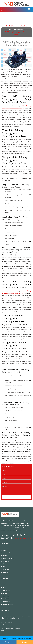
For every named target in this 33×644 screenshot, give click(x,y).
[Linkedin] (21, 535)
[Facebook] (10, 535)
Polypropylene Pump (8, 604)
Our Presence (6, 561)
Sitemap (5, 564)
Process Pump (6, 590)
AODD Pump (6, 598)
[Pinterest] (18, 535)
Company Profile (7, 553)
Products (5, 555)
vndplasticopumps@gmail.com (12, 628)
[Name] (2, 9)
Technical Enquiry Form (8, 558)
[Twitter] (14, 535)
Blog (4, 566)
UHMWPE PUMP (6, 596)
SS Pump (5, 593)
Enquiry (25, 642)
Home (9, 29)
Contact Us (5, 572)
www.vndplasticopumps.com (23, 538)
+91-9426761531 (9, 623)
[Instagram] (25, 535)
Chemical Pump (6, 601)
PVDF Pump (5, 585)
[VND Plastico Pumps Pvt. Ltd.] (16, 3)
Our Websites (6, 569)
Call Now (8, 642)
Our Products (18, 29)
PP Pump (5, 587)
